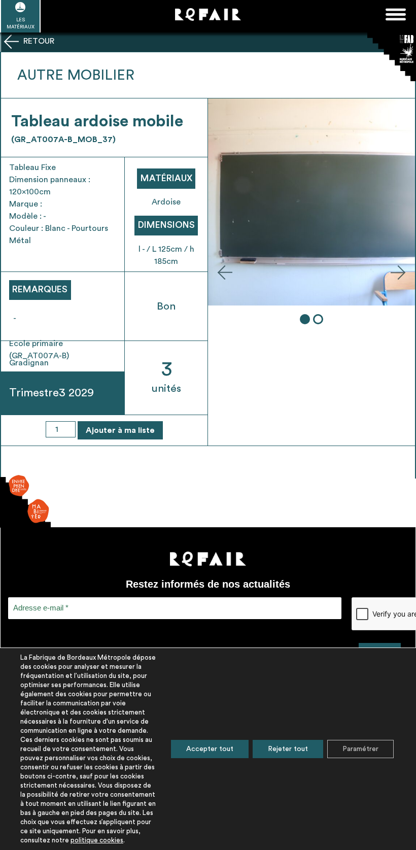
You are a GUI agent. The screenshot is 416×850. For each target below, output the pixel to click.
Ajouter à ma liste (120, 430)
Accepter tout (209, 749)
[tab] (305, 319)
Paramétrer (360, 749)
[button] (225, 272)
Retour (37, 41)
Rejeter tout (288, 749)
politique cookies (97, 840)
